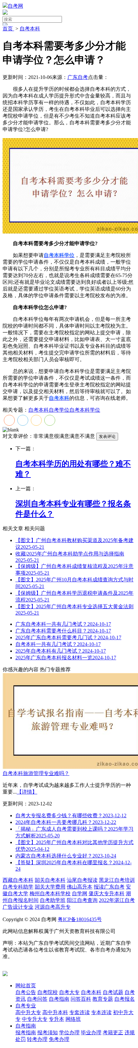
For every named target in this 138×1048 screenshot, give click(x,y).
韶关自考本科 (50, 880)
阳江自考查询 (82, 900)
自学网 (79, 893)
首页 (8, 28)
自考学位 (59, 410)
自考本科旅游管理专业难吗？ (36, 773)
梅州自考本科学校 (50, 893)
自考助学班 (52, 900)
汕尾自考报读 (82, 880)
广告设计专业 (18, 907)
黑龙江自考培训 (117, 880)
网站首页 (25, 985)
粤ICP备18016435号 (80, 919)
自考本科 (30, 28)
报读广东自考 (109, 886)
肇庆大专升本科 (107, 893)
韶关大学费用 (50, 886)
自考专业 (25, 1005)
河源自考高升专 (53, 907)
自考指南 (25, 1026)
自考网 (15, 6)
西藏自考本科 (18, 880)
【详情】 (27, 792)
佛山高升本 (79, 886)
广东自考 (77, 77)
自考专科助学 (18, 886)
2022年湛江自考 (117, 900)
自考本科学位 (84, 410)
